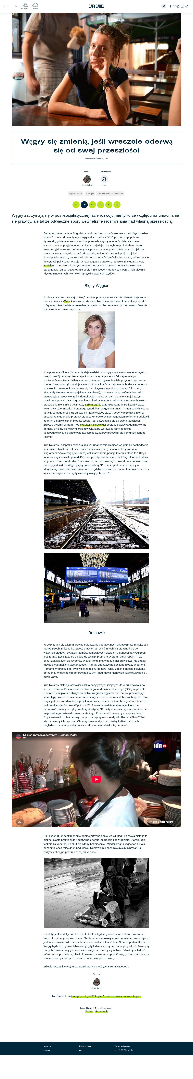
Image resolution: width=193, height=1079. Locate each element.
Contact (47, 1050)
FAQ (81, 1050)
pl (15, 5)
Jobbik (48, 265)
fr (109, 204)
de (117, 204)
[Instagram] (177, 6)
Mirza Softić (87, 185)
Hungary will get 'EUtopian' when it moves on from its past (106, 996)
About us (47, 1046)
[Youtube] (182, 6)
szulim (104, 185)
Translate (35, 8)
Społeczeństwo (76, 193)
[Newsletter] (186, 6)
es (92, 204)
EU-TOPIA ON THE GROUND (110, 193)
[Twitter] (174, 6)
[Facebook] (170, 6)
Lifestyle (90, 193)
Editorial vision (85, 1046)
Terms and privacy (122, 1046)
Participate (24, 8)
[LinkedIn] (132, 1050)
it (100, 204)
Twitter (89, 1011)
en (84, 204)
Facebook (101, 1011)
